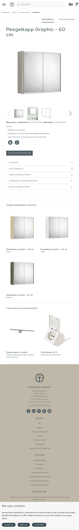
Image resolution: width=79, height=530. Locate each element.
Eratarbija (48, 19)
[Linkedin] (34, 411)
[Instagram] (44, 411)
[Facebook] (28, 411)
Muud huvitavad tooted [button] (19, 187)
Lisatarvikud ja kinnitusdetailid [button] (23, 181)
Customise (39, 525)
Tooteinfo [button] (13, 163)
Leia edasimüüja (16, 169)
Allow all (8, 525)
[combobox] (42, 4)
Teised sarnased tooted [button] (20, 175)
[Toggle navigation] (4, 4)
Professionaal (67, 19)
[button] (70, 113)
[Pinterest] (39, 411)
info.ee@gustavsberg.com (39, 405)
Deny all (24, 525)
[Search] (18, 4)
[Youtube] (49, 411)
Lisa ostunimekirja (18, 153)
